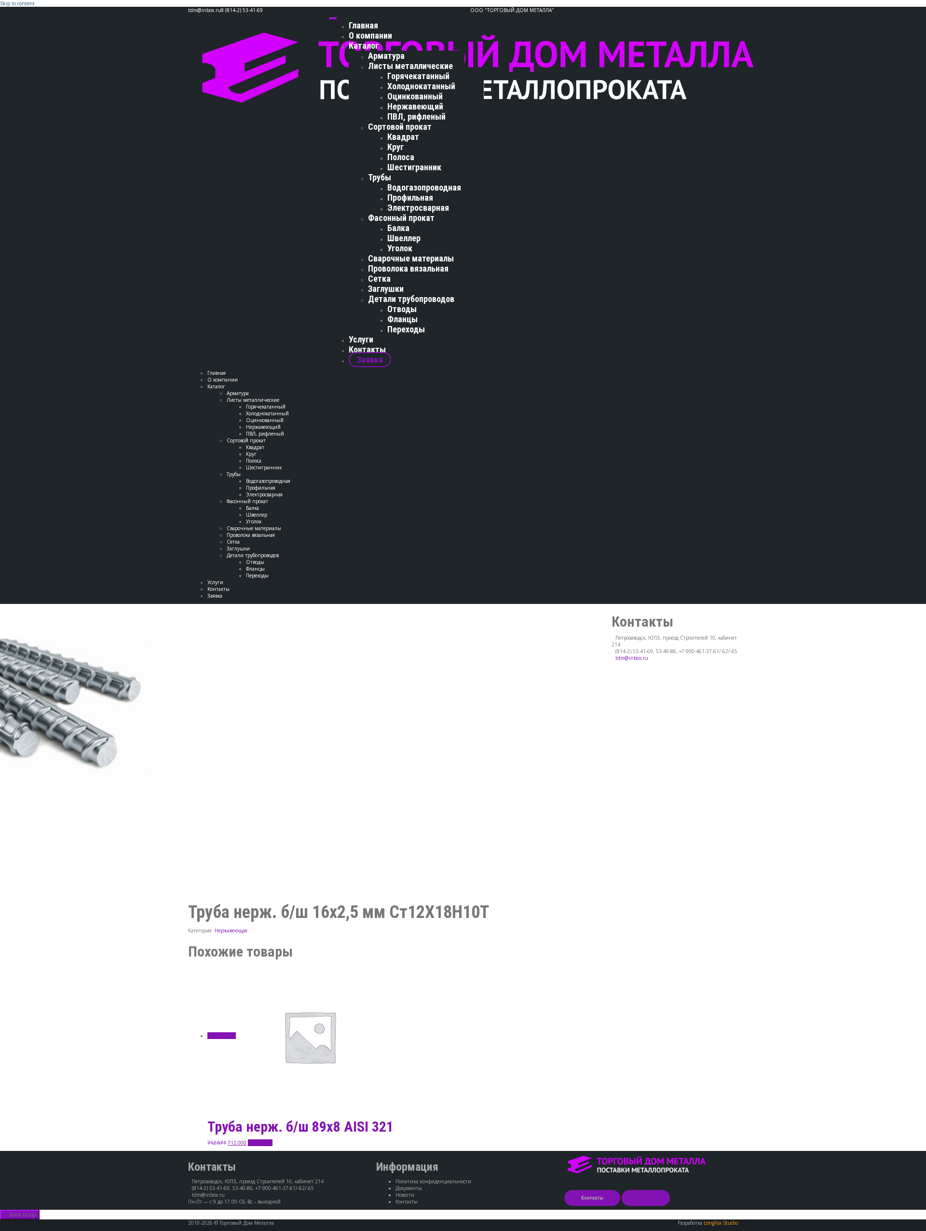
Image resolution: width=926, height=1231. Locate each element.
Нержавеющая (231, 930)
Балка (398, 228)
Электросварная (418, 208)
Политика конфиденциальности (433, 1181)
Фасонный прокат (401, 218)
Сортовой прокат (400, 127)
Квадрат (403, 137)
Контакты (367, 349)
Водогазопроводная (424, 187)
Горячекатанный (418, 76)
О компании (370, 35)
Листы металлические (410, 66)
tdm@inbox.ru (631, 658)
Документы (408, 1188)
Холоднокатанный (421, 86)
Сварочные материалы (411, 258)
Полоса (400, 157)
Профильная (410, 197)
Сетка (379, 279)
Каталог (364, 46)
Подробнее (260, 1142)
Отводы (402, 309)
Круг (395, 147)
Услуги (361, 339)
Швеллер (404, 238)
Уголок (399, 248)
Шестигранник (414, 167)
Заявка (370, 360)
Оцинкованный (415, 96)
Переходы (406, 329)
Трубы (379, 177)
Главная (363, 25)
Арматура (386, 56)
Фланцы (402, 319)
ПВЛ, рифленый (416, 116)
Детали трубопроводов (411, 299)
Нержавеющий (415, 106)
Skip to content (17, 3)
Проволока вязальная (408, 268)
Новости (404, 1194)
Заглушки (386, 289)
